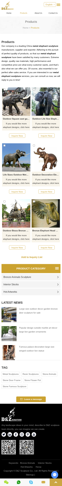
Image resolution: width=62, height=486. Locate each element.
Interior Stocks (11, 284)
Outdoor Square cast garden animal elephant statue (16, 119)
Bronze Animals (27, 463)
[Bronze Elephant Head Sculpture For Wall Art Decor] (46, 213)
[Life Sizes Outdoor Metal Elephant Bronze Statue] (16, 157)
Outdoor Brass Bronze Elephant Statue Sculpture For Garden (16, 230)
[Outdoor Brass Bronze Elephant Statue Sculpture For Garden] (16, 213)
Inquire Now (17, 136)
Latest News (12, 302)
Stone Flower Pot (32, 380)
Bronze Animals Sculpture (17, 277)
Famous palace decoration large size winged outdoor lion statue (36, 349)
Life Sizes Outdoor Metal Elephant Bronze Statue (16, 174)
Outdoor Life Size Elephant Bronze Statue (46, 119)
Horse (38, 467)
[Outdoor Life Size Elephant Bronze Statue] (46, 101)
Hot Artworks (10, 292)
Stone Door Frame (11, 380)
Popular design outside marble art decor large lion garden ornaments (38, 330)
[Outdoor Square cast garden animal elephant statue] (16, 101)
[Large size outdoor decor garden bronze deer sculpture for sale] (9, 314)
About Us (38, 13)
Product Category (31, 268)
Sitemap (30, 474)
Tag (5, 367)
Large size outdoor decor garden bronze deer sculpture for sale (38, 311)
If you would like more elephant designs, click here (16, 125)
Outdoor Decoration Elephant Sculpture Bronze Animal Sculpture (46, 174)
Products (23, 13)
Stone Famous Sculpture (14, 386)
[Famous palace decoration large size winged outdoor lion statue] (9, 352)
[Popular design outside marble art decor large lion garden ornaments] (9, 333)
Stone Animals (49, 374)
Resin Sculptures (31, 374)
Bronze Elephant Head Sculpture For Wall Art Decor (46, 230)
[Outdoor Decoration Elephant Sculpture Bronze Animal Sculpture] (46, 157)
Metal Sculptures (11, 374)
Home (8, 13)
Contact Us (53, 13)
